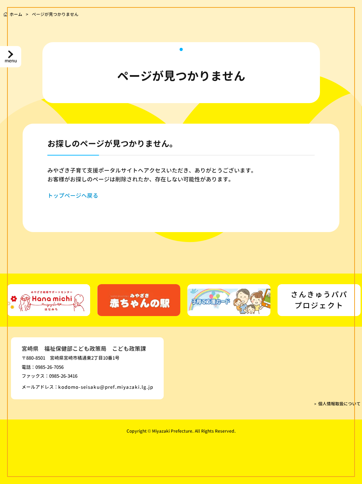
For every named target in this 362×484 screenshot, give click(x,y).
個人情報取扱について (339, 404)
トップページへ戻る (72, 195)
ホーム (16, 14)
